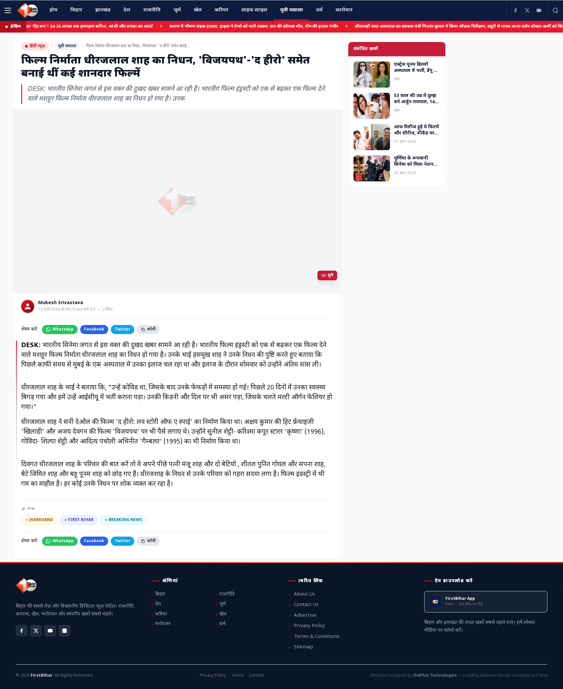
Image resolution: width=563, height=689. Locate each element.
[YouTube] (538, 10)
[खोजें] (555, 10)
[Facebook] (515, 10)
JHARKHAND (39, 520)
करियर (161, 614)
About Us (304, 594)
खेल (222, 614)
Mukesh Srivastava (60, 303)
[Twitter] (527, 10)
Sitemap (303, 647)
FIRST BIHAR (79, 520)
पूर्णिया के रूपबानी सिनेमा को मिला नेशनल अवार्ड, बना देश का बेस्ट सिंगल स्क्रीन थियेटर (415, 167)
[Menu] (8, 10)
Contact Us (306, 605)
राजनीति (227, 594)
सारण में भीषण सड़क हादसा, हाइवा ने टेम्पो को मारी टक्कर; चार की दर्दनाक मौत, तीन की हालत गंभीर (233, 26)
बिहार (160, 594)
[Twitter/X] (36, 631)
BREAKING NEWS (123, 520)
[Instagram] (64, 631)
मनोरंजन (163, 624)
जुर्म (222, 604)
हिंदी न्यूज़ (37, 46)
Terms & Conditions (316, 637)
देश (158, 604)
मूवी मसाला (67, 46)
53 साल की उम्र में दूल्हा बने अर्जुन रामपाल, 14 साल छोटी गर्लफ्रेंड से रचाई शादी (415, 105)
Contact (256, 675)
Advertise (305, 615)
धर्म (222, 624)
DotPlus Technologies (435, 675)
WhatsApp (63, 329)
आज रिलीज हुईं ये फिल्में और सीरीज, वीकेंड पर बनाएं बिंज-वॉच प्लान (416, 133)
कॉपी (151, 329)
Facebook (94, 329)
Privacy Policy (309, 626)
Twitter (122, 329)
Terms (237, 675)
